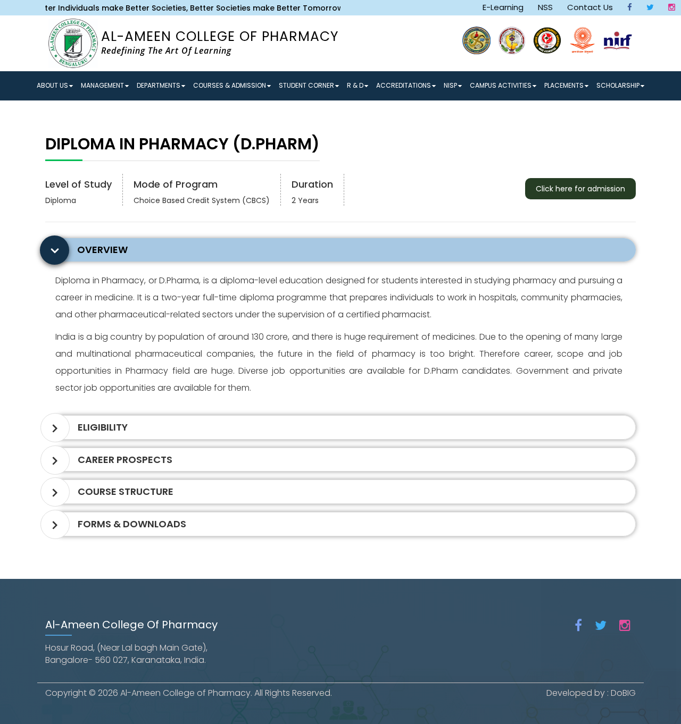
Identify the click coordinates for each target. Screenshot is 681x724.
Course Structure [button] (125, 491)
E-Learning (503, 7)
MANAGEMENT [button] (102, 85)
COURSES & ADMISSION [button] (229, 85)
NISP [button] (450, 85)
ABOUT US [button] (52, 85)
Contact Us (590, 7)
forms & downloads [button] (132, 524)
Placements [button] (564, 85)
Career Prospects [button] (125, 459)
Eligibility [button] (103, 427)
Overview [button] (102, 249)
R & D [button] (355, 85)
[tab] (343, 250)
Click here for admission (580, 188)
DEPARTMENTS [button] (158, 85)
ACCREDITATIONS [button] (403, 85)
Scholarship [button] (618, 85)
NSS (545, 7)
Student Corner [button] (306, 85)
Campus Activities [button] (500, 85)
